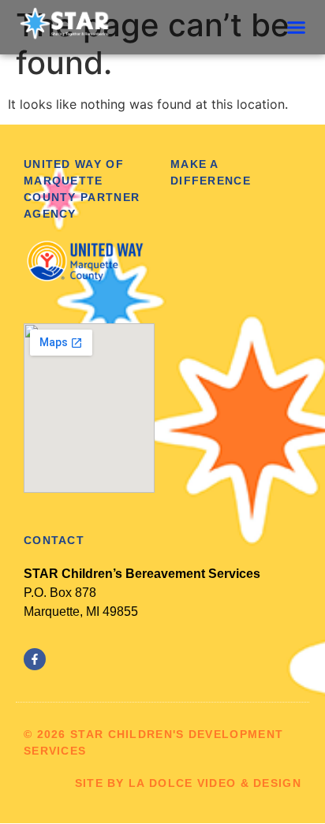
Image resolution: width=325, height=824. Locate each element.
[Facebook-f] (35, 659)
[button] (297, 28)
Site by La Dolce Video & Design (188, 783)
